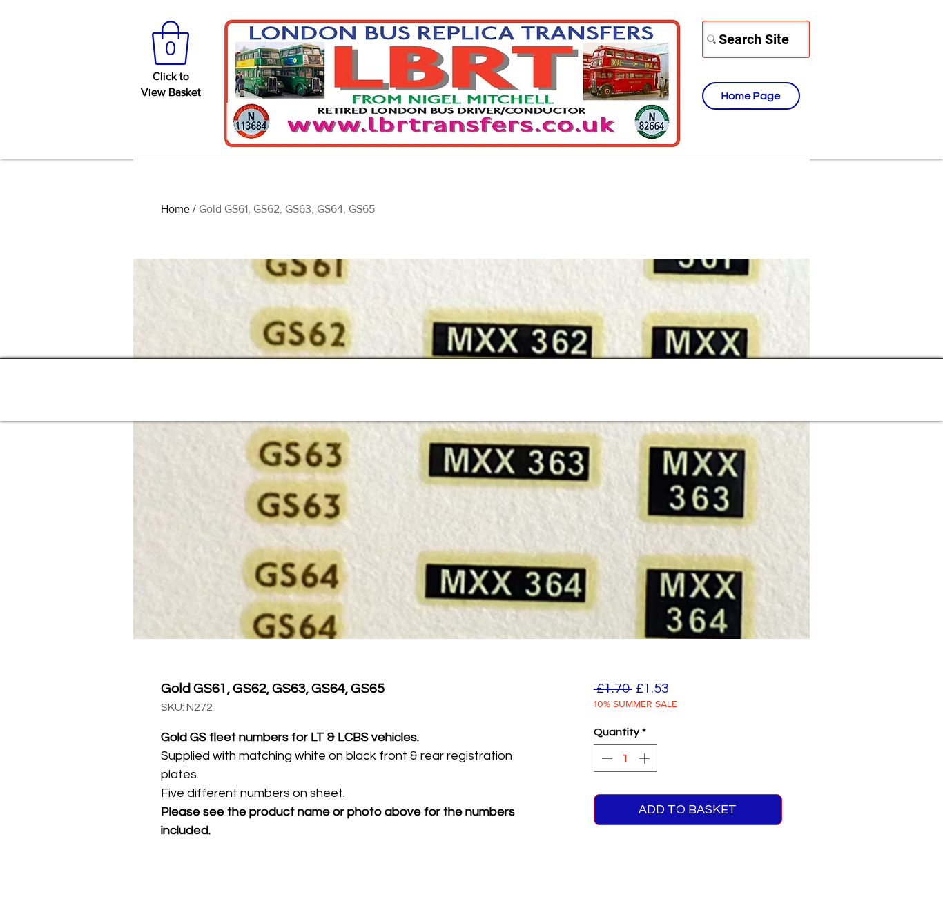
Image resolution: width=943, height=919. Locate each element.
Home (175, 209)
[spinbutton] (625, 758)
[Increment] (645, 758)
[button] (170, 43)
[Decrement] (605, 758)
